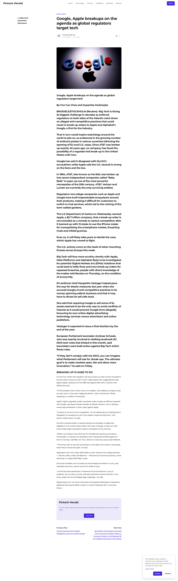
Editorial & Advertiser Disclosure (23, 20)
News (171, 3)
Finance (90, 3)
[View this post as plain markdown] (117, 36)
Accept (157, 573)
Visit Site (89, 515)
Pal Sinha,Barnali (68, 35)
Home (70, 3)
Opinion (119, 3)
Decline (168, 573)
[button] (119, 36)
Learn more (149, 569)
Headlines (99, 3)
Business (109, 3)
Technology (79, 3)
